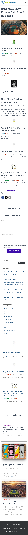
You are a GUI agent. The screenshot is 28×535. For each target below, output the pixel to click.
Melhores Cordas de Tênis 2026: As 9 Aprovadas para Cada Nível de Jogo (13, 429)
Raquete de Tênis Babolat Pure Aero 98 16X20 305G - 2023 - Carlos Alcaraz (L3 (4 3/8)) (14, 175)
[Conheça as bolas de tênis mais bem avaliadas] (14, 451)
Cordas (5, 313)
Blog (5, 311)
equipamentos (7, 193)
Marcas (6, 325)
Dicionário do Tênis (8, 316)
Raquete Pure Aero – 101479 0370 (12, 152)
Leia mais (13, 476)
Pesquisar (5, 260)
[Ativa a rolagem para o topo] (25, 532)
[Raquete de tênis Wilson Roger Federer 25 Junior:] (14, 62)
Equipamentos (11, 190)
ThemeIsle (20, 531)
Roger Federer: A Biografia (9, 92)
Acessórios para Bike (9, 308)
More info (11, 55)
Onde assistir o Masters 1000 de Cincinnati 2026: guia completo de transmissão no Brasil (14, 285)
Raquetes (6, 333)
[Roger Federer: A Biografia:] (14, 84)
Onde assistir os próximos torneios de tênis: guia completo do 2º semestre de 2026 (13, 297)
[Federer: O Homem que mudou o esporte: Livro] (14, 41)
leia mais (8, 138)
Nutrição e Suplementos (9, 330)
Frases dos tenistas (8, 322)
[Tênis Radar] (9, 2)
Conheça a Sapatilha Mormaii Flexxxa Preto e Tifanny (13, 503)
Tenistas (6, 336)
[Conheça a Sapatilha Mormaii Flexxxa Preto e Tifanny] (14, 489)
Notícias (6, 327)
